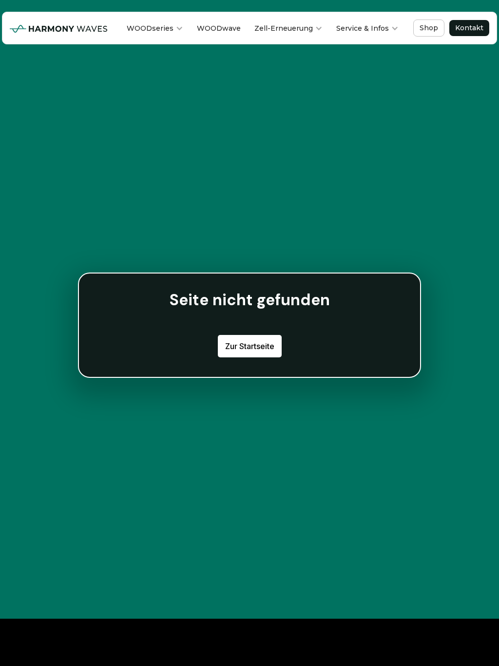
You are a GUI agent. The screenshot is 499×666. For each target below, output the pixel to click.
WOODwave (219, 28)
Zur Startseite (249, 346)
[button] (155, 28)
